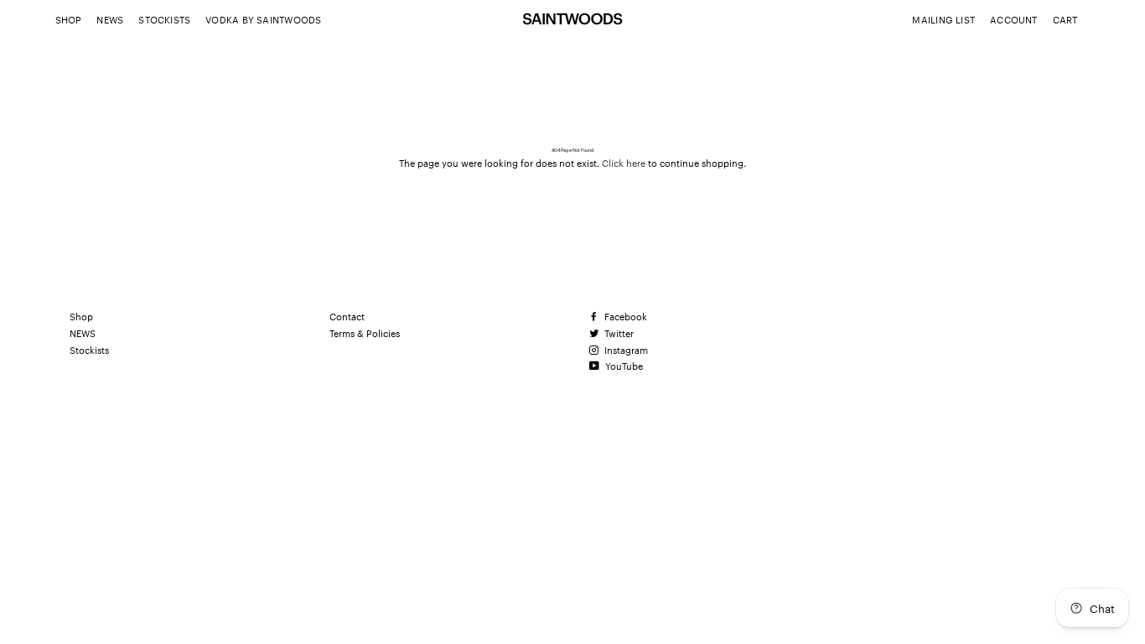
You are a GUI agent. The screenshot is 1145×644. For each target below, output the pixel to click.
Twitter (618, 333)
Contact (347, 316)
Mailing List (943, 19)
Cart (1065, 19)
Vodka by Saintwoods (263, 19)
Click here (623, 162)
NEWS (109, 19)
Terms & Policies (364, 333)
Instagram (625, 349)
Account (1014, 19)
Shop (68, 19)
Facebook (624, 316)
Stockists (164, 19)
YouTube (623, 365)
